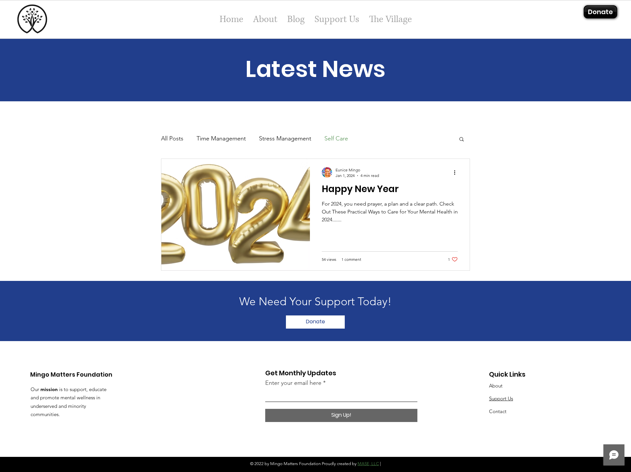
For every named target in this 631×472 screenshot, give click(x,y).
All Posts (172, 138)
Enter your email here (293, 383)
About (495, 386)
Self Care (336, 138)
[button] (461, 139)
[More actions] (457, 172)
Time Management (221, 138)
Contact (497, 411)
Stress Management (285, 138)
